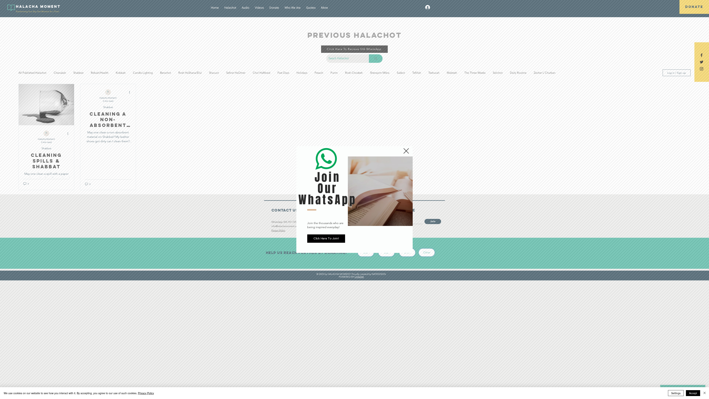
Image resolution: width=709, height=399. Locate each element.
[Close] (704, 393)
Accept (693, 393)
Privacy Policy (146, 393)
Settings (676, 393)
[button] (406, 151)
